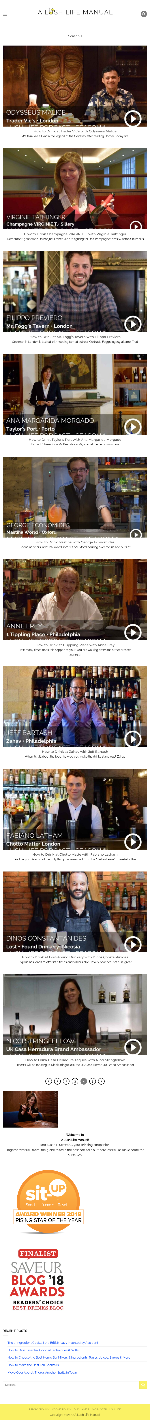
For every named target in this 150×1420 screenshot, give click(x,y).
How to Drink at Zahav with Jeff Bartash (75, 752)
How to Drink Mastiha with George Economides (75, 542)
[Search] (144, 14)
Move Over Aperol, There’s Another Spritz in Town (42, 1372)
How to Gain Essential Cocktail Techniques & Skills (43, 1350)
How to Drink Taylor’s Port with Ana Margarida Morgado (75, 440)
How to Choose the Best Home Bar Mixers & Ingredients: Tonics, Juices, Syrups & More (69, 1357)
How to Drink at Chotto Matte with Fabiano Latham (75, 854)
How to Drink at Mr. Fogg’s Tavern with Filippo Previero (75, 337)
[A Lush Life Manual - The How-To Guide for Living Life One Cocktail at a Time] (75, 13)
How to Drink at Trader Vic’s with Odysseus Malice (75, 131)
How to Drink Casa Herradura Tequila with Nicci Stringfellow (75, 1060)
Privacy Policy (39, 1409)
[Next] (101, 1081)
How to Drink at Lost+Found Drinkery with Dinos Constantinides (75, 957)
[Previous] (48, 1081)
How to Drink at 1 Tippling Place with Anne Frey (75, 645)
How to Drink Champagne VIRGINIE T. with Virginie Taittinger (75, 234)
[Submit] (143, 1385)
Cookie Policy (62, 1409)
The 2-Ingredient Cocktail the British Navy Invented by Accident (53, 1342)
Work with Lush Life (106, 1409)
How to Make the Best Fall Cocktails (33, 1365)
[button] (5, 14)
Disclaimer (81, 1409)
